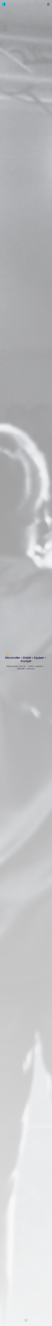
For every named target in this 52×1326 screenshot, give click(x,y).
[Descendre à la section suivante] (26, 1320)
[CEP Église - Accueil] (4, 4)
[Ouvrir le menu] (48, 4)
